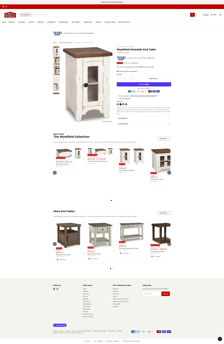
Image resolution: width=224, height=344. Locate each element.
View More (163, 139)
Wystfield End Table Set (126, 170)
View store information (124, 98)
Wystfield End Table (156, 179)
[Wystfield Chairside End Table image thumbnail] (56, 51)
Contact (115, 291)
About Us (115, 289)
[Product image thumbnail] (56, 60)
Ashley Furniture (124, 53)
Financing (116, 294)
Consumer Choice (110, 22)
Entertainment (63, 22)
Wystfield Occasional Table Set (97, 161)
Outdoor (98, 22)
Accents (31, 22)
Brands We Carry (124, 22)
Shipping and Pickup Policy (121, 301)
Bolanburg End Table (94, 254)
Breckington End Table (157, 251)
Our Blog (115, 306)
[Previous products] (55, 173)
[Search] (192, 15)
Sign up (165, 294)
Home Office (76, 22)
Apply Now (90, 33)
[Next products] (169, 173)
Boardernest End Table (63, 255)
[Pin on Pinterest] (126, 104)
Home (4, 22)
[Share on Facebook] (118, 104)
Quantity (119, 74)
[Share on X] (121, 104)
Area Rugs (21, 22)
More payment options (143, 88)
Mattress (12, 22)
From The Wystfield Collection (125, 46)
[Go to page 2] (112, 200)
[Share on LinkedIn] (123, 104)
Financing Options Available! (127, 71)
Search (115, 296)
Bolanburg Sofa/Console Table (128, 248)
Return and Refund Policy (120, 299)
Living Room (51, 22)
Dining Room (88, 22)
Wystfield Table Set (62, 164)
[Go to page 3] (113, 268)
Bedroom (41, 22)
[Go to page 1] (111, 200)
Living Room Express (65, 42)
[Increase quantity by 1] (132, 78)
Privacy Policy (117, 304)
